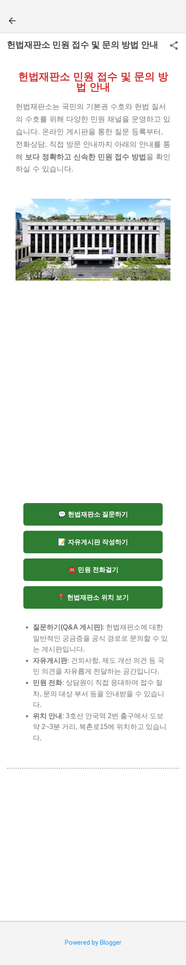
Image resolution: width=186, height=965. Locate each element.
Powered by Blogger (93, 942)
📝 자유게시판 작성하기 (93, 541)
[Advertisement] (93, 397)
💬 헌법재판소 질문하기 (93, 514)
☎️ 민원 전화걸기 (93, 569)
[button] (174, 46)
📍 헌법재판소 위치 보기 (93, 597)
